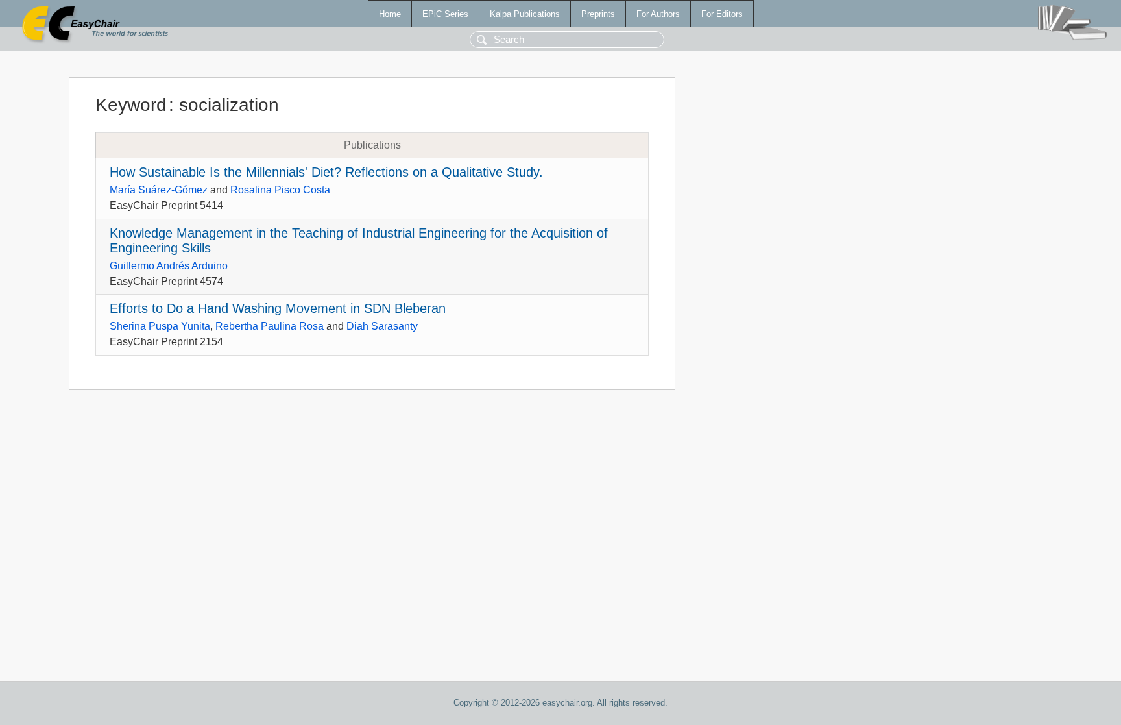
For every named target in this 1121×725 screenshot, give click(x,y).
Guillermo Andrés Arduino (169, 265)
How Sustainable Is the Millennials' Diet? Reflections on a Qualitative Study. (326, 172)
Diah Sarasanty (382, 326)
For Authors (658, 14)
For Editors (722, 14)
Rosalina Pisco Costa (280, 189)
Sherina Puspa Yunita (160, 326)
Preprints (598, 14)
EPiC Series (445, 14)
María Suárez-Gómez (159, 189)
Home (390, 14)
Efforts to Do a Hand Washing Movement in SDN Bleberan (278, 308)
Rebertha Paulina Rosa (269, 326)
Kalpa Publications (525, 14)
